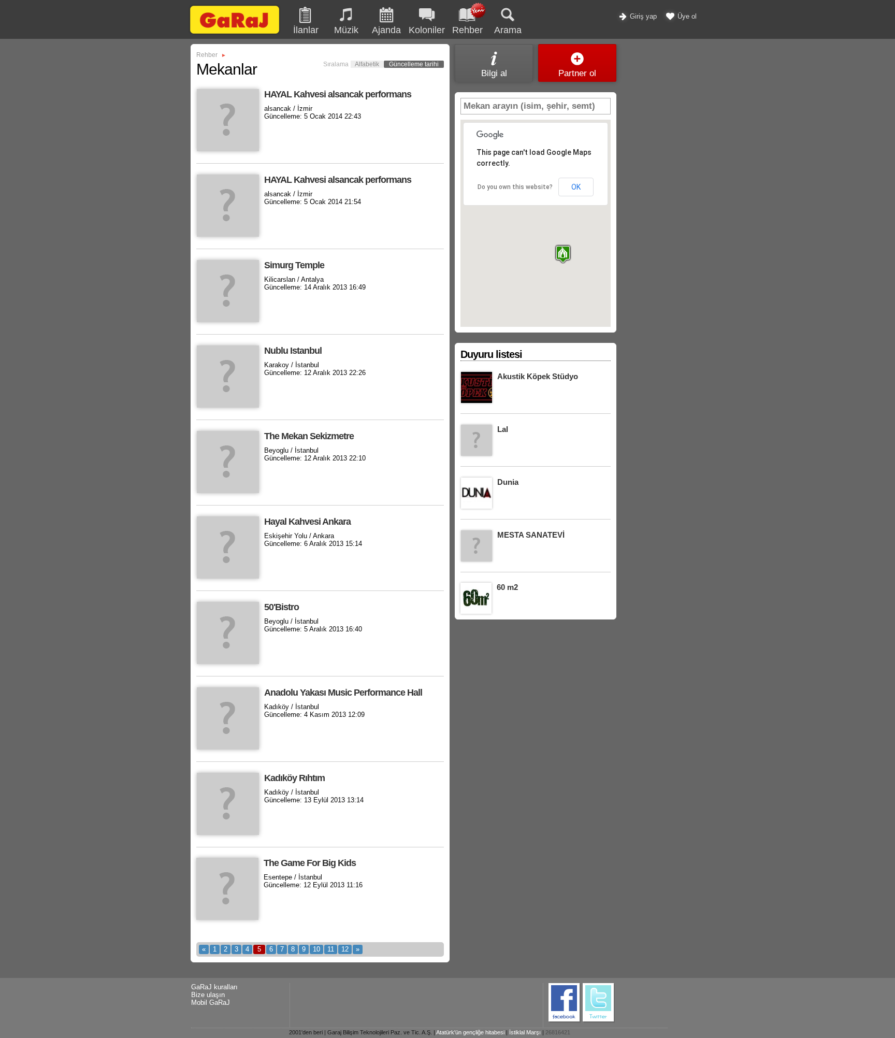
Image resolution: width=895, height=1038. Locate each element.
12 (345, 949)
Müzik (346, 30)
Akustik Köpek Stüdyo (537, 376)
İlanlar (306, 30)
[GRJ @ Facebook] (564, 1021)
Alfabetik (367, 64)
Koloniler (427, 30)
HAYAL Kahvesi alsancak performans (337, 94)
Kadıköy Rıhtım (294, 778)
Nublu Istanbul (293, 350)
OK (576, 187)
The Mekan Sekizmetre (309, 436)
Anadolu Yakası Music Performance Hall (343, 692)
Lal (502, 429)
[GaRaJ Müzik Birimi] (234, 33)
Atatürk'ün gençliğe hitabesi (470, 1032)
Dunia (507, 482)
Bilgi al (494, 73)
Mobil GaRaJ (210, 1002)
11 (330, 949)
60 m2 (507, 587)
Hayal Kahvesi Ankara (307, 521)
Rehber (207, 55)
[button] (563, 254)
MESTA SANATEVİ (531, 534)
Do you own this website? (515, 187)
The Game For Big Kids (310, 863)
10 (316, 949)
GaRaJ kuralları (214, 987)
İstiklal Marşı (525, 1032)
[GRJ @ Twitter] (599, 1021)
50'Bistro (281, 607)
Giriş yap (642, 16)
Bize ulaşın (208, 995)
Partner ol (577, 73)
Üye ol (686, 16)
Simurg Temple (294, 265)
